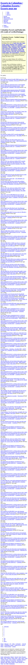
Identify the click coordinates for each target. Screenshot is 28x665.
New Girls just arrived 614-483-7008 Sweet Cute (12, 79)
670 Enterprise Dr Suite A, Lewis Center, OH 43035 (13, 392)
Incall (20, 657)
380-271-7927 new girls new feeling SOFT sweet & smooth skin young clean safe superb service (13, 161)
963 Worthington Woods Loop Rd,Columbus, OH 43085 (13, 163)
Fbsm (2, 663)
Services (9, 14)
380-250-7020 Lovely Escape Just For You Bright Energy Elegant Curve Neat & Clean (12, 298)
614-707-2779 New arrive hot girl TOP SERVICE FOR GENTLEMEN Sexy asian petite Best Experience (14, 606)
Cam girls (3, 661)
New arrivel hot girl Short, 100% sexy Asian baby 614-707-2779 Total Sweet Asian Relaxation (14, 333)
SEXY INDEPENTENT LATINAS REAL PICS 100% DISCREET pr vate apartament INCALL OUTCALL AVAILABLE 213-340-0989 (14, 106)
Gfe (5, 663)
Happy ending (11, 662)
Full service (13, 661)
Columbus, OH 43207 (10, 413)
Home (2, 644)
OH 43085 (19, 135)
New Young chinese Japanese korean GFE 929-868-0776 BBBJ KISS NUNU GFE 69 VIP (13, 90)
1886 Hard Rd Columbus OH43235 (14, 579)
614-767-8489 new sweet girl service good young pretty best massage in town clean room (14, 289)
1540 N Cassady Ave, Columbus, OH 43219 (14, 80)
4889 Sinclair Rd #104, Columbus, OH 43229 (14, 296)
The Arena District (14, 52)
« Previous (6, 626)
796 (4, 638)
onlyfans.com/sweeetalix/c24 (16, 209)
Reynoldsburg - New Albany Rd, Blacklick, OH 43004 (13, 183)
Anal (10, 659)
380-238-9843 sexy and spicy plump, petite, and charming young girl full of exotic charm (12, 588)
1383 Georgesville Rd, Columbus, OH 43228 (12, 86)
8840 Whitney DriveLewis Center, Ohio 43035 (13, 273)
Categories (18, 644)
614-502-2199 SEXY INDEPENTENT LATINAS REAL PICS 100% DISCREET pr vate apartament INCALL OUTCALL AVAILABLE (13, 317)
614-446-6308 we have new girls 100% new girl (12, 578)
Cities (8, 12)
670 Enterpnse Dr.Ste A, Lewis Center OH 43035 (14, 590)
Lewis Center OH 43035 (11, 574)
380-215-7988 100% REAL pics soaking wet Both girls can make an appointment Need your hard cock (14, 259)
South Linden (5, 52)
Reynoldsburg (14, 48)
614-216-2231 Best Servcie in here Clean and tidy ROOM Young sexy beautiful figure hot (12, 123)
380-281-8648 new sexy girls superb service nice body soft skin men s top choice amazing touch (13, 254)
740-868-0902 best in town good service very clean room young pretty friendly (13, 379)
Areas (8, 13)
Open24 (9, 658)
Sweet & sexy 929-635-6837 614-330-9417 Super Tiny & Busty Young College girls (14, 112)
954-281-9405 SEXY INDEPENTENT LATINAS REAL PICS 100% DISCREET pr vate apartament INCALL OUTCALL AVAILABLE (13, 310)
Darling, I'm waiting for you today (9, 396)
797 (4, 640)
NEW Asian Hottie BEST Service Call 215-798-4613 (13, 212)
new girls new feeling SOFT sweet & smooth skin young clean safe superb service (12, 135)
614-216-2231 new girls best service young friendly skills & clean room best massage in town (13, 94)
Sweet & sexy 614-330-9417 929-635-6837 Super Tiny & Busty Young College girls (14, 407)
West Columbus (21, 51)
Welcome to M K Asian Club (7, 178)
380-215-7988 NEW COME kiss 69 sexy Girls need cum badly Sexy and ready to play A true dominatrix (13, 243)
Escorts (5, 16)
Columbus (18, 100)
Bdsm (2, 658)
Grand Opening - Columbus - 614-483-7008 (11, 349)
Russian (24, 657)
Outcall (16, 657)
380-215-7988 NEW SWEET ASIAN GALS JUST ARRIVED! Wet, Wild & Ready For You (13, 231)
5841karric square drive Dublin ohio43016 (11, 608)
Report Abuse (8, 646)
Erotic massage (18, 662)
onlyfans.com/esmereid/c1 (7, 530)
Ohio (20, 318)
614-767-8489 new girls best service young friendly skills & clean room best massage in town (13, 85)
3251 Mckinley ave (19, 178)
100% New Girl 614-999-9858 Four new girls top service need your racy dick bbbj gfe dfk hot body (12, 195)
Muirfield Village (6, 45)
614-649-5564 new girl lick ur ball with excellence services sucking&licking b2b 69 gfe (12, 265)
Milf (6, 662)
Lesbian (14, 659)
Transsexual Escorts (8, 18)
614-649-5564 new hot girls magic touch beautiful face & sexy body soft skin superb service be (13, 498)
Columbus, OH (13, 304)
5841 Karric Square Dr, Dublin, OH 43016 (16, 534)
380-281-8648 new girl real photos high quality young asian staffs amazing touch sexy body (13, 272)
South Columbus (10, 44)
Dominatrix (12, 663)
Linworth (13, 51)
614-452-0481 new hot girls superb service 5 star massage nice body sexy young (12, 524)
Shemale (3, 662)
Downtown (20, 396)
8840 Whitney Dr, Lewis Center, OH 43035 (13, 441)
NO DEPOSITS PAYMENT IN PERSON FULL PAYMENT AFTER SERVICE (12, 427)
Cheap (13, 658)
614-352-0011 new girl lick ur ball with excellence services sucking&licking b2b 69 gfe (12, 182)
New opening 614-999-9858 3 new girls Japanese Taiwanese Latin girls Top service (12, 512)
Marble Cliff (21, 49)
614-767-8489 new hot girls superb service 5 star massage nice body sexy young (12, 140)
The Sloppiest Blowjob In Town (8, 528)
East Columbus (19, 44)
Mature (12, 657)
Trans (22, 658)
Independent (7, 657)
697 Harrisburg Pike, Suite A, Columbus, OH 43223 (14, 196)
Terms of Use (17, 645)
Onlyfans (8, 661)
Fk (23, 662)
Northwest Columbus (16, 45)
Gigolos (3, 659)
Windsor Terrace (6, 51)
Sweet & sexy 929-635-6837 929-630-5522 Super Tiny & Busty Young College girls (14, 616)
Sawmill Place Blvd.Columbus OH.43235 (11, 113)
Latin (19, 658)
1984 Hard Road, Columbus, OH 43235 (13, 96)
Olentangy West (16, 47)
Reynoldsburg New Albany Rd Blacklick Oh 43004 (14, 500)
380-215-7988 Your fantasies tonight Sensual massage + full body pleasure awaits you (14, 100)
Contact (14, 646)
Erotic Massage (7, 22)
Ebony (7, 659)
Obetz (9, 47)
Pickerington (14, 49)
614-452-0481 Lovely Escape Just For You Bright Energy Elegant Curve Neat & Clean (12, 294)
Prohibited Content (9, 645)
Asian (26, 658)
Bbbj (7, 663)
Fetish (2, 657)
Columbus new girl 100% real (8, 245)
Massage (6, 21)
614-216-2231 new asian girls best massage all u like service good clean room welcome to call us (13, 277)
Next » (5, 641)
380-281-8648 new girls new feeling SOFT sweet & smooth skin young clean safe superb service (13, 439)
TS (10, 644)
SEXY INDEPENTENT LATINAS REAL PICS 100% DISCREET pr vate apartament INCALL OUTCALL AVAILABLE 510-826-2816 (14, 129)
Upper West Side (17, 43)
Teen (5, 658)
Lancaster (17, 507)
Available (19, 659)
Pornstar (24, 659)
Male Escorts (7, 17)
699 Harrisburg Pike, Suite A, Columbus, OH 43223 (14, 513)
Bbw (16, 658)
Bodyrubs (6, 20)
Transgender (20, 661)
